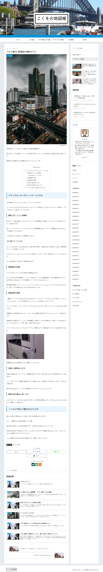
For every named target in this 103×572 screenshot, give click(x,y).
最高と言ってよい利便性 (34, 173)
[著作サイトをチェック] (33, 464)
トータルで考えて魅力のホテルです (36, 187)
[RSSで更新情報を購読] (40, 464)
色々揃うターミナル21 (35, 175)
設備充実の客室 (32, 180)
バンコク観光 (17, 444)
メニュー (75, 178)
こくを (84, 139)
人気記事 (75, 182)
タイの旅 (10, 444)
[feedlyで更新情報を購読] (36, 464)
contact (74, 170)
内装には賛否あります (34, 182)
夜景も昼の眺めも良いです (35, 185)
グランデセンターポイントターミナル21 (37, 170)
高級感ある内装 (32, 178)
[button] (36, 455)
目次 (34, 167)
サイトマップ (76, 174)
